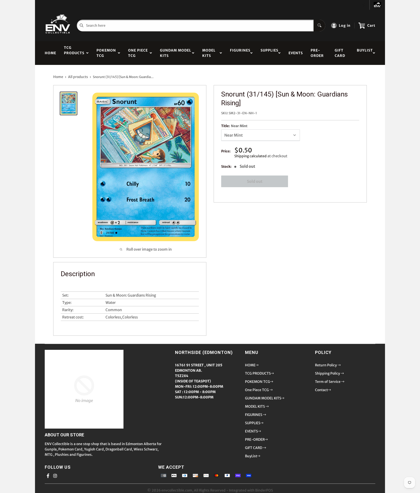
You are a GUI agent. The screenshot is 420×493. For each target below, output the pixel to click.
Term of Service (328, 381)
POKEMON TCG (106, 53)
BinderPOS (264, 490)
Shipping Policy (328, 373)
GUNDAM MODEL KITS (175, 53)
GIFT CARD (340, 53)
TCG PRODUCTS (74, 53)
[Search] (319, 25)
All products (78, 77)
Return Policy (326, 365)
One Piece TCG (138, 53)
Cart (371, 25)
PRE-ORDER (317, 53)
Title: (234, 126)
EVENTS (296, 53)
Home (58, 77)
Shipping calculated (250, 156)
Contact (321, 390)
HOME (50, 53)
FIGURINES (240, 53)
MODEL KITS (209, 53)
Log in (344, 25)
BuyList (365, 53)
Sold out (254, 181)
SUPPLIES (269, 53)
